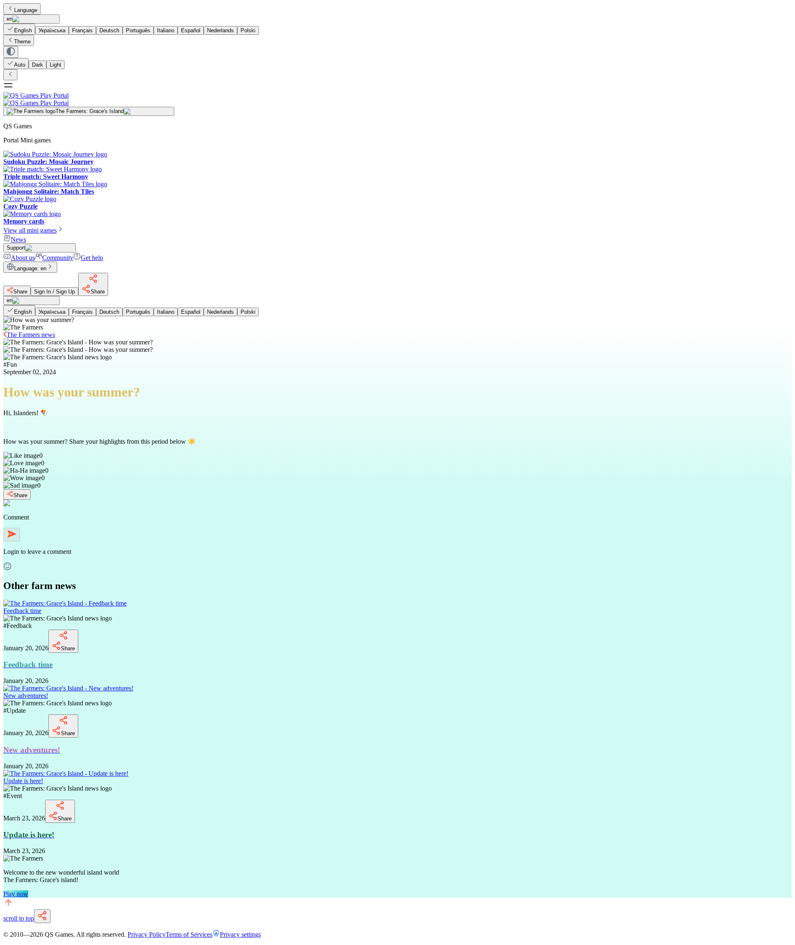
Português (138, 30)
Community (57, 257)
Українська (52, 30)
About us (23, 257)
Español (190, 30)
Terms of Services (189, 934)
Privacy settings (240, 934)
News (18, 239)
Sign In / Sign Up (54, 292)
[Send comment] (11, 534)
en (9, 19)
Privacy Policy (147, 934)
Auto (19, 65)
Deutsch (109, 30)
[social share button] (42, 916)
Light (55, 65)
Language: (30, 268)
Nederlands (220, 30)
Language (25, 10)
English (23, 30)
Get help (92, 257)
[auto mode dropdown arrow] (10, 52)
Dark (37, 65)
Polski (248, 30)
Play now (15, 893)
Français (82, 30)
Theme (22, 41)
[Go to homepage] (397, 99)
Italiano (165, 30)
